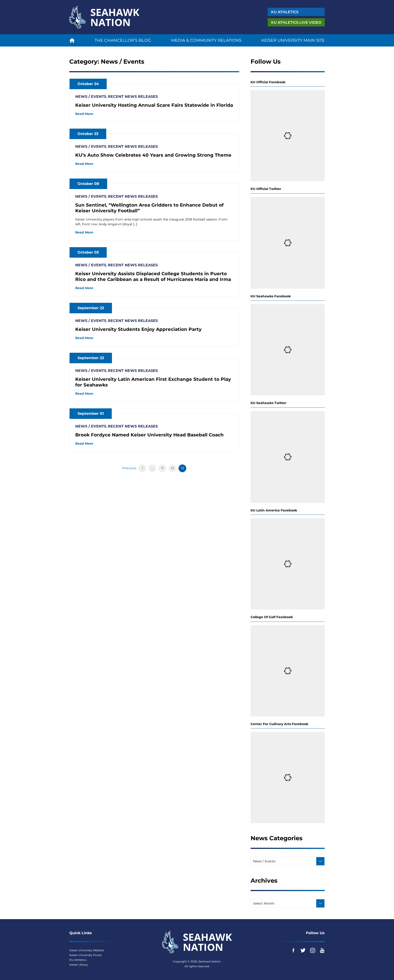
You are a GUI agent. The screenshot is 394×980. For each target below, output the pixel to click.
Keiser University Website (86, 950)
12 (172, 468)
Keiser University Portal (85, 955)
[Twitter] (303, 950)
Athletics (284, 12)
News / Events (90, 96)
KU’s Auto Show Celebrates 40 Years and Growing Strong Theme (153, 155)
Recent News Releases (133, 96)
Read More (84, 114)
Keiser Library (78, 964)
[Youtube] (322, 950)
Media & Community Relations (206, 40)
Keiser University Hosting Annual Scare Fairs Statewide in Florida (154, 105)
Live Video (296, 22)
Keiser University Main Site (293, 40)
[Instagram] (312, 950)
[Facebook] (293, 950)
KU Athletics (77, 960)
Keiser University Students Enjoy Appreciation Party (138, 329)
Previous (129, 468)
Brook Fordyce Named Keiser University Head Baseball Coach (149, 435)
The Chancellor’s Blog (123, 40)
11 (162, 468)
